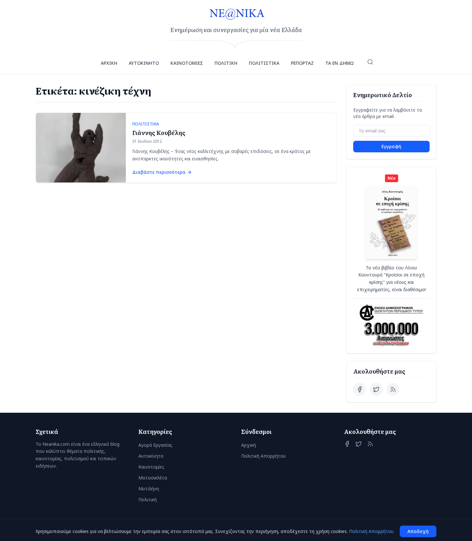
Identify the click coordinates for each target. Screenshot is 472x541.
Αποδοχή (418, 531)
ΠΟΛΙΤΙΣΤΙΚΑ (264, 63)
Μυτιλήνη (148, 489)
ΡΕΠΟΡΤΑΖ (302, 63)
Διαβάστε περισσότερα (159, 172)
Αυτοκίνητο (150, 456)
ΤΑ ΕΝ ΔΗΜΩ (339, 63)
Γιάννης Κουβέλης (158, 132)
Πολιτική (147, 499)
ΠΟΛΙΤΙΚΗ (225, 63)
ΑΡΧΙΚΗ (109, 63)
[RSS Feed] (393, 389)
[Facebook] (359, 389)
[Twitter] (376, 389)
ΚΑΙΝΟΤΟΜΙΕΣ (186, 63)
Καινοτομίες (151, 467)
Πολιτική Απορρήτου (263, 456)
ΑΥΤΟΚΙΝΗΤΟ (144, 63)
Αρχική (248, 445)
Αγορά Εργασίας (155, 445)
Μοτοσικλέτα (152, 478)
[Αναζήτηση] (370, 61)
